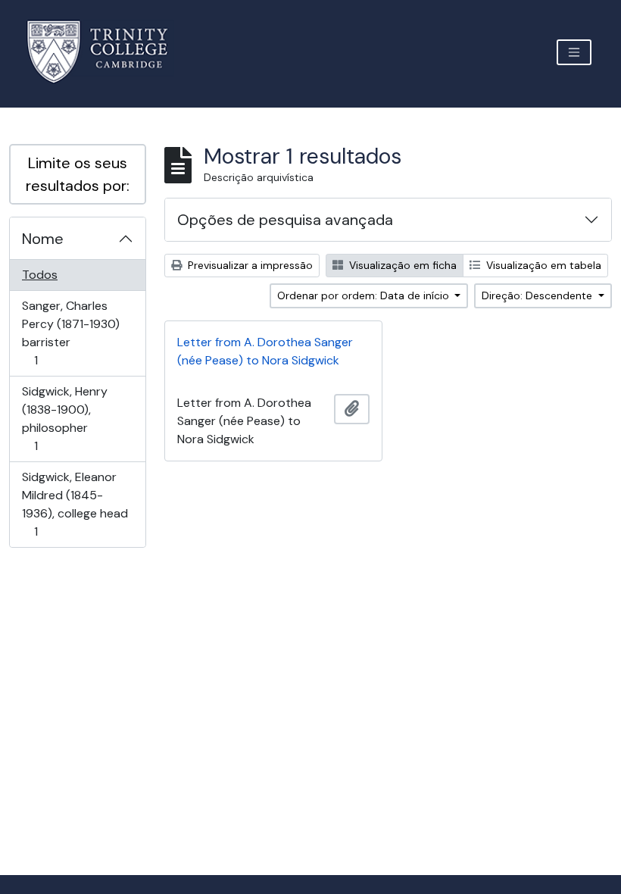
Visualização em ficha (401, 265)
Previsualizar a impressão (249, 265)
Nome (43, 239)
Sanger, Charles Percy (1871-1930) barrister (70, 332)
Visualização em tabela (542, 265)
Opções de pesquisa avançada (285, 220)
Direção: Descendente (538, 295)
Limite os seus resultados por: (78, 174)
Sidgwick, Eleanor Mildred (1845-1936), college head (74, 503)
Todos (40, 275)
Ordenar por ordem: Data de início (364, 295)
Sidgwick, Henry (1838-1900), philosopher (64, 418)
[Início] (106, 52)
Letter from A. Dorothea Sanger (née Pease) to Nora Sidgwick (265, 351)
